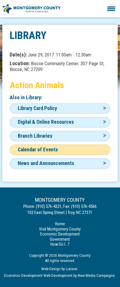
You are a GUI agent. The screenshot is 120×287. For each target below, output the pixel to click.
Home (60, 224)
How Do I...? (60, 244)
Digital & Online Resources (46, 122)
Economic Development (60, 234)
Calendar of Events (38, 150)
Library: (34, 97)
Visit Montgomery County (60, 229)
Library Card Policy (37, 108)
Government (60, 239)
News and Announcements (46, 163)
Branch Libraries (35, 136)
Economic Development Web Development (38, 276)
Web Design (51, 269)
